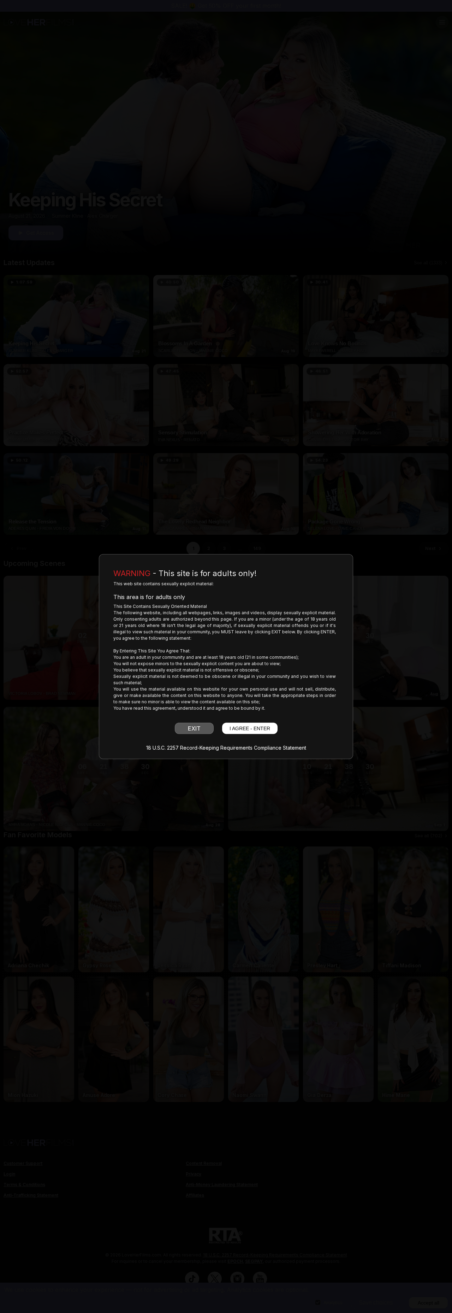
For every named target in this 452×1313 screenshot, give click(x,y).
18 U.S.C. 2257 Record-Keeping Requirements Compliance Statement (226, 747)
